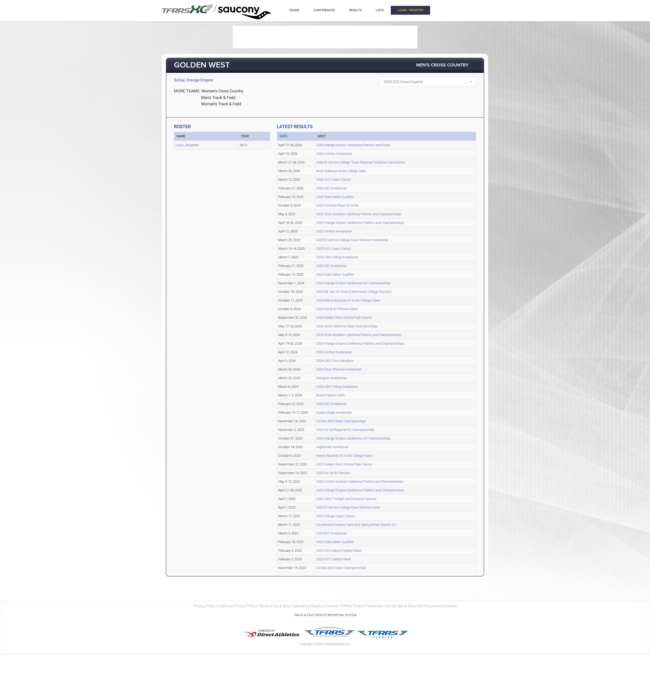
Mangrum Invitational (331, 378)
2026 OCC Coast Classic (333, 179)
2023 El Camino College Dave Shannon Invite (348, 507)
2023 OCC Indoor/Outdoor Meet (338, 550)
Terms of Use (269, 606)
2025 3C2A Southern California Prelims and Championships (358, 214)
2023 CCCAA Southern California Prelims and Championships (360, 481)
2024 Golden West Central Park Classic (344, 317)
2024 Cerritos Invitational (334, 352)
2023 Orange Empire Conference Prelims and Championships (360, 490)
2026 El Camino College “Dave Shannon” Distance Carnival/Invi (360, 162)
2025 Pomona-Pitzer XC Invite (337, 205)
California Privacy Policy (237, 606)
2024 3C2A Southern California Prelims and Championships (358, 335)
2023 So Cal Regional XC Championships (345, 430)
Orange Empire (199, 80)
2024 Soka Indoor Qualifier (335, 274)
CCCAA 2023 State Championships (341, 421)
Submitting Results (308, 606)
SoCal (179, 80)
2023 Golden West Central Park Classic (344, 464)
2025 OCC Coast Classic (333, 248)
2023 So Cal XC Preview (333, 473)
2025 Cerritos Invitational (334, 231)
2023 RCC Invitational (331, 533)
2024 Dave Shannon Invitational (338, 369)
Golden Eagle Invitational (333, 412)
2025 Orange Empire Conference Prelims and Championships (360, 223)
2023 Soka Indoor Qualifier (335, 542)
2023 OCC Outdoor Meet (333, 559)
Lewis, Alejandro (187, 145)
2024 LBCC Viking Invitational (337, 386)
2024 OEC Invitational (331, 404)
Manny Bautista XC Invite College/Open (344, 456)
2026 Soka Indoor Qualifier (335, 197)
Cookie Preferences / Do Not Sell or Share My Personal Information (405, 606)
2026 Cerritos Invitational (334, 154)
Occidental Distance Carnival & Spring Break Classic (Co (356, 525)
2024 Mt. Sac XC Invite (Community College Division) (354, 292)
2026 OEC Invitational (331, 188)
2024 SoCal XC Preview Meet (337, 309)
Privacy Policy (204, 606)
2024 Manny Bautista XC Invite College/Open (348, 300)
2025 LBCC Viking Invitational (337, 257)
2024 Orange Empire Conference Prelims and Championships (360, 343)
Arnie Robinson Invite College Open (341, 171)
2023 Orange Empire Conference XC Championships (353, 438)
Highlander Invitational (332, 447)
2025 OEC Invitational (331, 266)
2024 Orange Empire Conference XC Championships (353, 283)
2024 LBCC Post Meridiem (335, 361)
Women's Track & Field (221, 103)
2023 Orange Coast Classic (335, 516)
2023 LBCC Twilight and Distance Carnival (346, 499)
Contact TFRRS (338, 606)
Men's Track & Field (218, 97)
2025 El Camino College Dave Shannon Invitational (352, 240)
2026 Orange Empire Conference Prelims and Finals (353, 145)
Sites (286, 606)
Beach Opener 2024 (330, 395)
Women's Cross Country (222, 91)
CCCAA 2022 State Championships (341, 568)
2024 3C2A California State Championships (347, 326)
